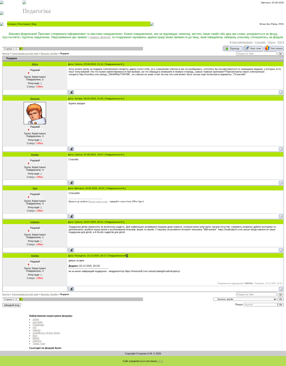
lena (35, 335)
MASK (36, 338)
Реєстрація (24, 24)
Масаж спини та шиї (98, 201)
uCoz (160, 361)
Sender (35, 154)
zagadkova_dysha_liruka (46, 332)
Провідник (38, 324)
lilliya (35, 64)
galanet (36, 330)
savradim (38, 322)
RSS (281, 24)
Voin (35, 188)
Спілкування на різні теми (25, 53)
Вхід (34, 24)
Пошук (271, 42)
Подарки (64, 53)
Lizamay (35, 222)
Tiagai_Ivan (39, 343)
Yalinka (35, 255)
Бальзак (35, 98)
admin (36, 319)
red (34, 327)
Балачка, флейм (49, 53)
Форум (5, 53)
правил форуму (100, 37)
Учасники (260, 42)
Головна (11, 24)
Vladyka (37, 340)
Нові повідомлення (241, 42)
